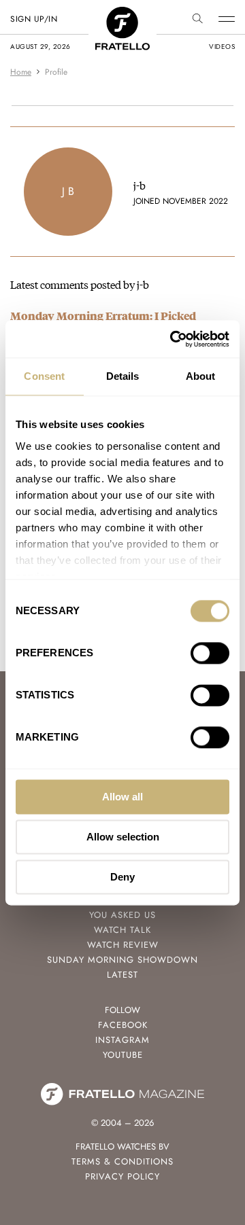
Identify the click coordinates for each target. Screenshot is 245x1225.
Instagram (122, 1039)
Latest (122, 974)
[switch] (210, 653)
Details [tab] (123, 376)
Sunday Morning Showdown (122, 959)
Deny (122, 877)
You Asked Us (122, 914)
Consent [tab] (44, 376)
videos (222, 46)
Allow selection (122, 836)
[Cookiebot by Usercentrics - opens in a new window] (172, 339)
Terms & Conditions (122, 1161)
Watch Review (123, 944)
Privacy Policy (122, 1176)
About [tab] (201, 376)
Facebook (123, 1024)
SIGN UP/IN (33, 19)
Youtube (123, 1054)
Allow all (122, 796)
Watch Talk (122, 929)
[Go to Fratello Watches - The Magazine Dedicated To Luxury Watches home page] (122, 13)
